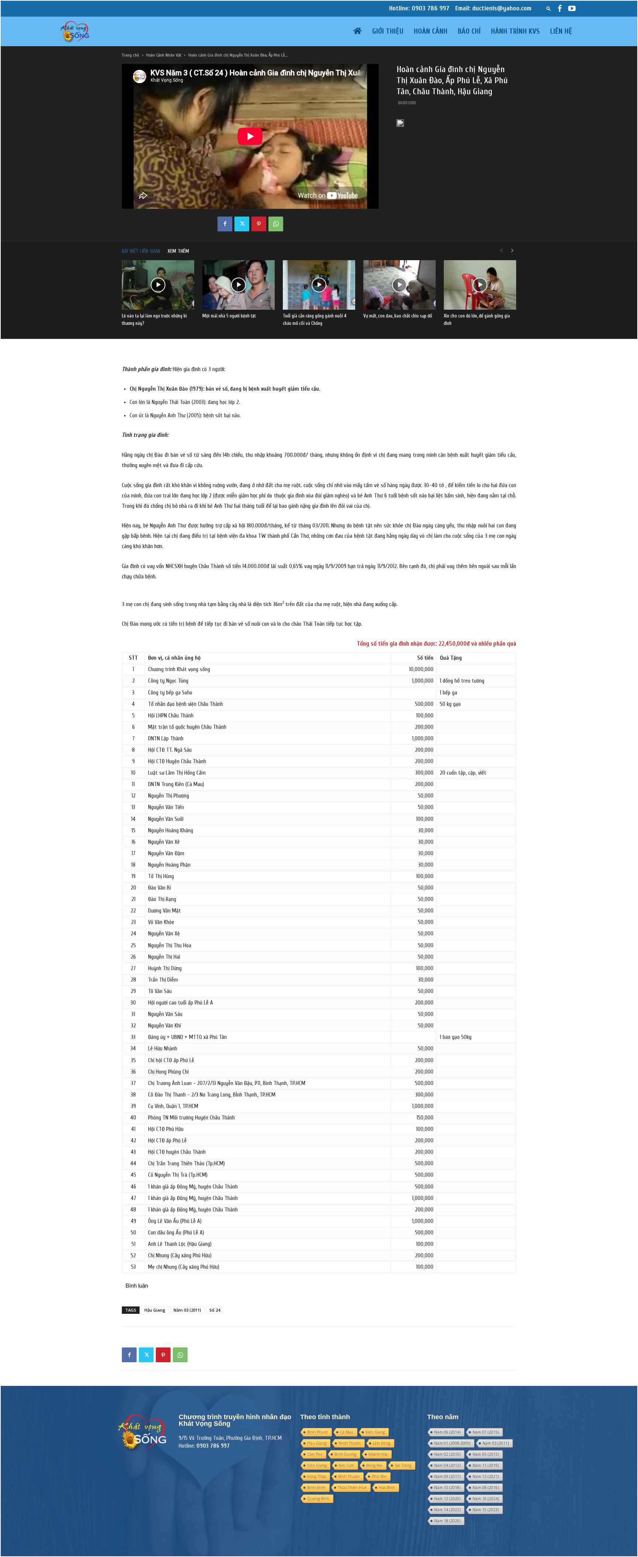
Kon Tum (346, 1465)
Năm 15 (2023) (486, 1509)
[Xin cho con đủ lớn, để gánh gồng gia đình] (480, 285)
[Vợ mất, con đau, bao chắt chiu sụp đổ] (399, 285)
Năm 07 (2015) (486, 1432)
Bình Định (316, 1487)
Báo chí (469, 31)
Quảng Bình (318, 1498)
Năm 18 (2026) (447, 1520)
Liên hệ (561, 31)
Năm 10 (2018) (447, 1487)
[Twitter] (241, 224)
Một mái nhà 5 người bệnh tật (229, 316)
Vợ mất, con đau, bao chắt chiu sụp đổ (397, 316)
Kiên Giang (375, 1432)
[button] (548, 8)
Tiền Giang (316, 1465)
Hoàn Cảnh (430, 31)
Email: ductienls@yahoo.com (493, 8)
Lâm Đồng (381, 1443)
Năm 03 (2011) (187, 1310)
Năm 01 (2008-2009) (452, 1443)
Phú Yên (379, 1476)
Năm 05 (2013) (486, 1454)
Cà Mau (346, 1432)
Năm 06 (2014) (447, 1432)
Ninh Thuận (350, 1443)
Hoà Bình (387, 1487)
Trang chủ (130, 55)
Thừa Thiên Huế (352, 1487)
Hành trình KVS (515, 31)
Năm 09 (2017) (447, 1476)
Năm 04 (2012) (447, 1465)
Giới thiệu (388, 31)
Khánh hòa (378, 1454)
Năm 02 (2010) (447, 1454)
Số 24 (214, 1310)
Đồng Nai (374, 1465)
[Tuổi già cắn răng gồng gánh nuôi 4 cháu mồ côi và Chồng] (319, 285)
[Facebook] (559, 8)
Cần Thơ (314, 1454)
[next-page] (512, 251)
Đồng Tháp (316, 1476)
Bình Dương (345, 1454)
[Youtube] (571, 8)
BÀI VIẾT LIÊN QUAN (141, 251)
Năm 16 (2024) (486, 1498)
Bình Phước (317, 1432)
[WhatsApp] (275, 224)
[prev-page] (501, 251)
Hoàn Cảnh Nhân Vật (163, 55)
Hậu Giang (154, 1310)
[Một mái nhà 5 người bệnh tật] (238, 285)
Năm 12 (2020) (447, 1498)
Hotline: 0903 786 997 (419, 8)
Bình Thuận (349, 1476)
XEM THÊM (178, 251)
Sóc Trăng (403, 1465)
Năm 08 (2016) (486, 1487)
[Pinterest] (258, 224)
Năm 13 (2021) (486, 1476)
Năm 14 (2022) (447, 1509)
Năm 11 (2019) (486, 1465)
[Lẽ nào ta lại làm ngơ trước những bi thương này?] (158, 285)
